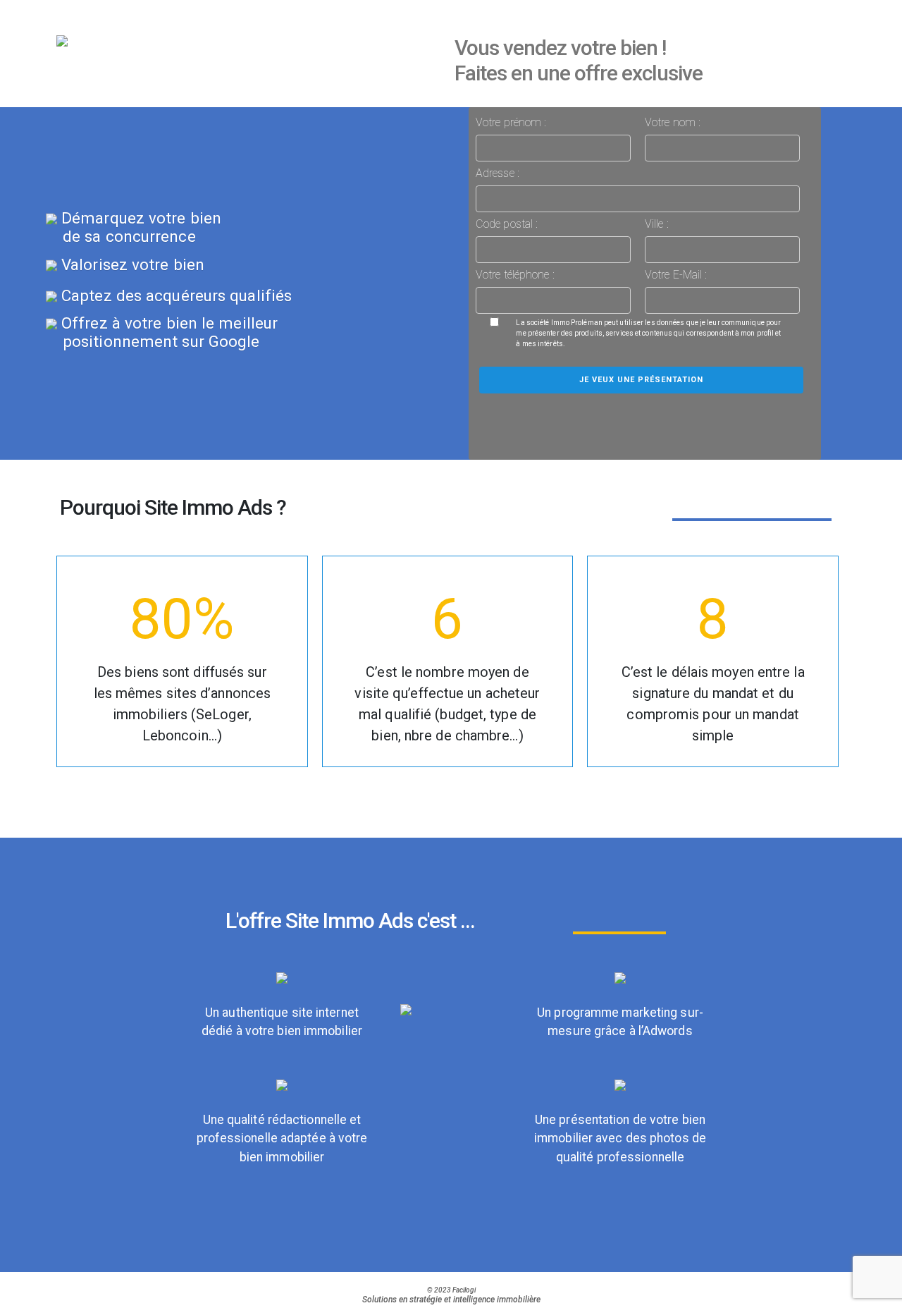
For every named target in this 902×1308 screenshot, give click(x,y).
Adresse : (497, 173)
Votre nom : (672, 122)
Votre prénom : (511, 122)
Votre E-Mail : (676, 274)
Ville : (657, 224)
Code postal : (507, 224)
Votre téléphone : (515, 274)
